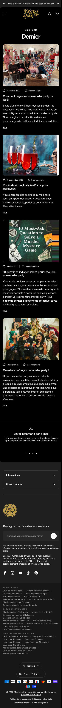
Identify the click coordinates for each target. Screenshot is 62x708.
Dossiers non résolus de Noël (16, 620)
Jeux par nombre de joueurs (15, 641)
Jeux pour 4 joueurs (12, 644)
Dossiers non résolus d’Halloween (18, 617)
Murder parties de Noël (42, 614)
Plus (5, 127)
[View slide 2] (29, 454)
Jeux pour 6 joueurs (34, 644)
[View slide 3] (33, 454)
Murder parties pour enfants (42, 601)
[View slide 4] (36, 454)
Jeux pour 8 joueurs (12, 647)
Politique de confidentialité (41, 704)
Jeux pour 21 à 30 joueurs (14, 650)
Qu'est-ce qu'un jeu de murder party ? (26, 370)
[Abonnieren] (51, 538)
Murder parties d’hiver (13, 626)
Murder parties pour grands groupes (19, 653)
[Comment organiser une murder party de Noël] (31, 65)
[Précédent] (4, 3)
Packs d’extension (32, 599)
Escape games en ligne (36, 596)
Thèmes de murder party (14, 601)
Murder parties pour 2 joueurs (18, 604)
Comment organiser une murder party (20, 607)
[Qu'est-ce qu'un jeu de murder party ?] (31, 339)
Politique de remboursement (19, 704)
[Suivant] (57, 3)
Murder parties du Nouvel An (16, 623)
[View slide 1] (25, 454)
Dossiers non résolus (12, 596)
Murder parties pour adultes (15, 659)
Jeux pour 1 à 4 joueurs (43, 641)
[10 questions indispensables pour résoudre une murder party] (31, 241)
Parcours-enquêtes (11, 599)
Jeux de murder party (12, 593)
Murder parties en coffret (37, 593)
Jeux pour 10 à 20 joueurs (37, 647)
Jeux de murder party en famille (17, 656)
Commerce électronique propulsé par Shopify (37, 698)
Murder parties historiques (15, 631)
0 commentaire (35, 90)
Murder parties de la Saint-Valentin (18, 629)
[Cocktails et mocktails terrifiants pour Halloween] (31, 155)
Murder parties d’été (42, 623)
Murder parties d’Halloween (15, 614)
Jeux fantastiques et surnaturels (17, 634)
